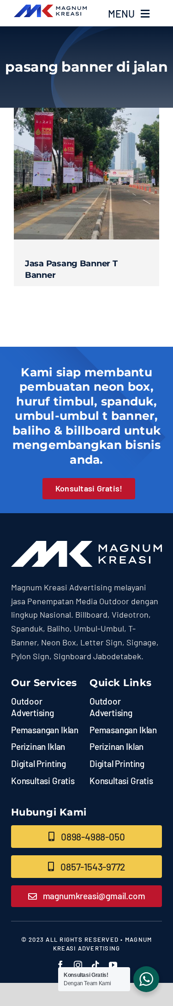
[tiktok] (95, 965)
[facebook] (60, 965)
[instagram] (78, 965)
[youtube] (113, 965)
